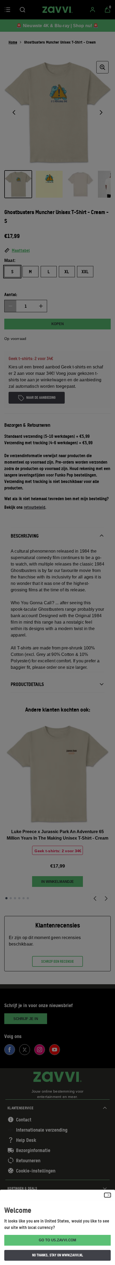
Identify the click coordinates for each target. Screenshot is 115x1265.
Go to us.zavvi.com (57, 1240)
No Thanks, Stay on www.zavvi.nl (57, 1255)
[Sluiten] (107, 1195)
